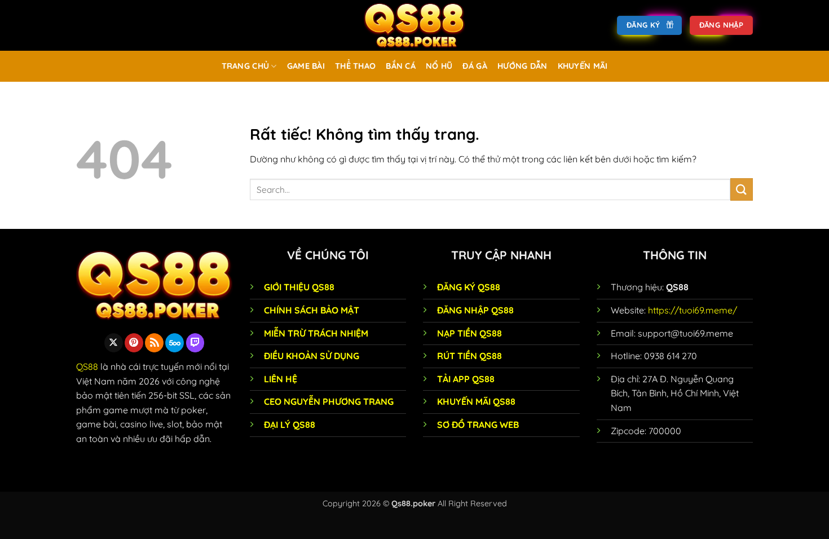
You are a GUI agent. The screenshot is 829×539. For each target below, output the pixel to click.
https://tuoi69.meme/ (692, 310)
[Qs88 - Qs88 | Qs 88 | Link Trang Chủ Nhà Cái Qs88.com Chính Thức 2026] (414, 25)
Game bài (306, 66)
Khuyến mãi (583, 66)
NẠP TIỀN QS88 (469, 333)
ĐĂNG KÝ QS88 (468, 287)
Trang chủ (246, 66)
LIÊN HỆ (280, 379)
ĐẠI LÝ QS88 (289, 424)
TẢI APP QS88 (466, 379)
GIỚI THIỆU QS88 (299, 287)
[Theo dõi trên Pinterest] (134, 342)
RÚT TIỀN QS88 (469, 355)
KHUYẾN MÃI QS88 (476, 401)
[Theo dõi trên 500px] (174, 342)
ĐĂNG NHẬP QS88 (475, 310)
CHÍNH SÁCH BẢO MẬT (311, 310)
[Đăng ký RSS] (154, 342)
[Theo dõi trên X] (113, 342)
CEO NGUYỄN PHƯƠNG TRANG (329, 401)
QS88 (87, 366)
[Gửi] (741, 189)
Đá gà (474, 66)
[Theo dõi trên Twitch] (195, 342)
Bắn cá (401, 66)
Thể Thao (355, 66)
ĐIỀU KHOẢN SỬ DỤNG (311, 355)
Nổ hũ (439, 66)
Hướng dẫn (522, 66)
